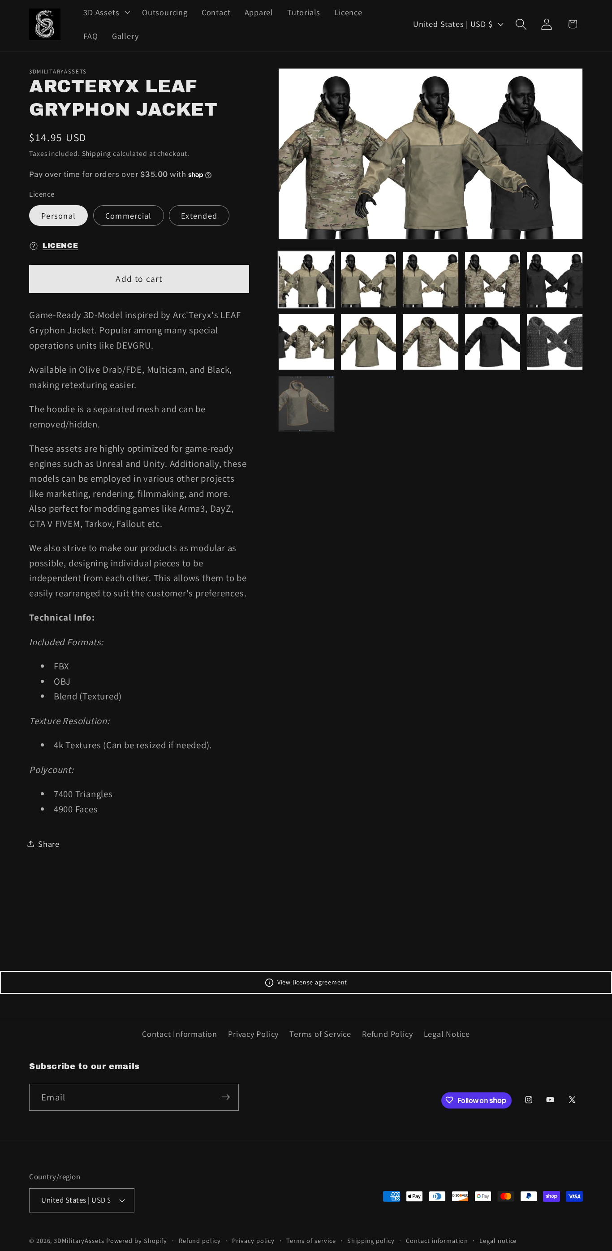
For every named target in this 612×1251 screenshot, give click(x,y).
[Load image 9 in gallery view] (493, 342)
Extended (199, 215)
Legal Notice (447, 1034)
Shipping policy (371, 1240)
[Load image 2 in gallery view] (368, 279)
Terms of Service (320, 1034)
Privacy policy (253, 1240)
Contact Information (179, 1034)
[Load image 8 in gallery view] (430, 342)
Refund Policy (387, 1034)
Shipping (96, 153)
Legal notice (498, 1240)
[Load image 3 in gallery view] (430, 279)
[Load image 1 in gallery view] (306, 279)
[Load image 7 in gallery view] (368, 342)
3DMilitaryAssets (79, 1240)
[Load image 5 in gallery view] (554, 279)
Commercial (128, 215)
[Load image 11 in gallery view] (306, 404)
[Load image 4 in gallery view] (493, 279)
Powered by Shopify (136, 1240)
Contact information (437, 1240)
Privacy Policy (253, 1034)
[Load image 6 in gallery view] (306, 342)
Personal (58, 215)
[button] (106, 12)
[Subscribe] (225, 1097)
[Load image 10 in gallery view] (554, 342)
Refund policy (200, 1240)
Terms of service (311, 1240)
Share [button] (49, 843)
